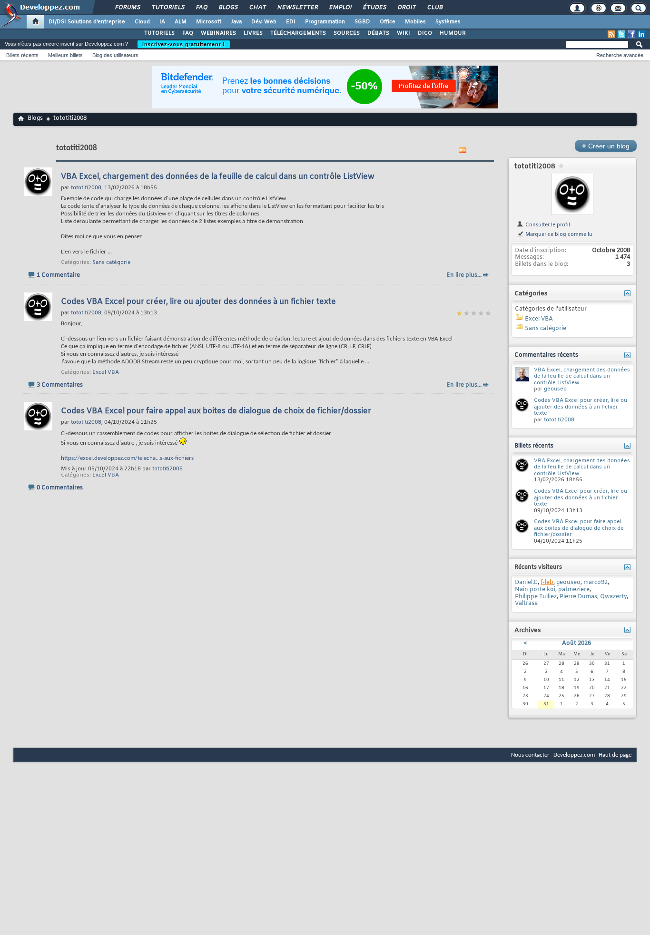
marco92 (595, 582)
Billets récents (22, 55)
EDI (290, 22)
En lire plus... (464, 275)
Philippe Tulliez (536, 597)
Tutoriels (167, 7)
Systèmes (448, 22)
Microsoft (208, 22)
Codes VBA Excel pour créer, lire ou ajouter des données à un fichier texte (198, 302)
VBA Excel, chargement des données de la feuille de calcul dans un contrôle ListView (217, 177)
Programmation (325, 22)
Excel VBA (105, 372)
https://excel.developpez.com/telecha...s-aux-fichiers (127, 458)
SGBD (362, 22)
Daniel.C (526, 582)
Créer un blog (606, 146)
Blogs (227, 7)
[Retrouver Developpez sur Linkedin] (641, 34)
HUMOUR (453, 33)
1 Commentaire (58, 275)
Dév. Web (263, 22)
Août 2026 (576, 643)
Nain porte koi (535, 590)
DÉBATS (378, 33)
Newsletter (297, 7)
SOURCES (347, 33)
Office (387, 22)
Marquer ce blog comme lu (558, 234)
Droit (406, 7)
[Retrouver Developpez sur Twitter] (621, 34)
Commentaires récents (546, 355)
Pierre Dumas (578, 597)
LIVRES (253, 33)
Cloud (142, 22)
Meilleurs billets (65, 55)
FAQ (201, 7)
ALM (181, 22)
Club (434, 7)
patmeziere (574, 590)
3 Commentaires (60, 385)
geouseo (555, 389)
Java (236, 22)
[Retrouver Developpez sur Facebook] (631, 34)
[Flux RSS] (611, 34)
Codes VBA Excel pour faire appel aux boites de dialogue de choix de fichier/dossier (216, 411)
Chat (257, 7)
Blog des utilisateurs (115, 55)
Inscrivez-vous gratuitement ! (183, 44)
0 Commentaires (60, 488)
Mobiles (415, 22)
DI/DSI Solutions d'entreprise (87, 22)
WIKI (403, 33)
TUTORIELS (159, 33)
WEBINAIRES (218, 33)
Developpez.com (574, 755)
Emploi (340, 7)
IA (162, 22)
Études (374, 7)
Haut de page (615, 755)
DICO (425, 33)
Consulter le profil (547, 225)
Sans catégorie (111, 262)
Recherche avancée (619, 55)
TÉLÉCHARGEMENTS (298, 33)
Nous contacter (530, 755)
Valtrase (526, 603)
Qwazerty (613, 597)
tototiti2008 (167, 469)
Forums (127, 7)
